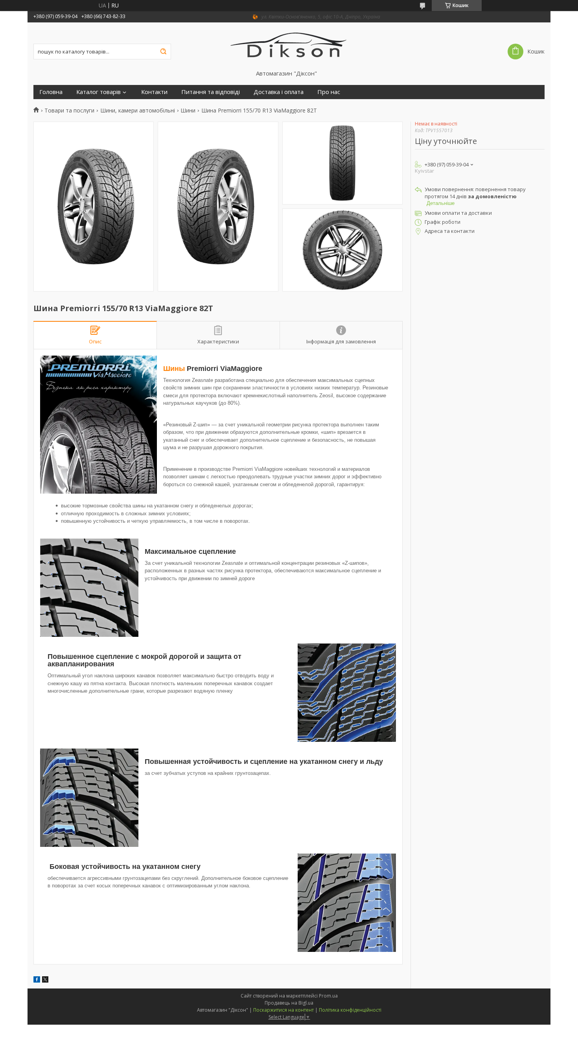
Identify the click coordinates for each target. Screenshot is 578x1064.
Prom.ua (328, 995)
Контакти (154, 92)
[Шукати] (163, 51)
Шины (174, 368)
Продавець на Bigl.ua (289, 1002)
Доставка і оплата (279, 92)
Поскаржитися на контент (283, 1010)
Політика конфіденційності (350, 1010)
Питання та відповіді (210, 92)
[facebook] (36, 980)
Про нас (328, 92)
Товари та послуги (69, 110)
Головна (51, 92)
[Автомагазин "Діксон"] (289, 46)
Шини (187, 110)
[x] (45, 980)
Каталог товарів (98, 92)
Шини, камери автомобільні (137, 110)
